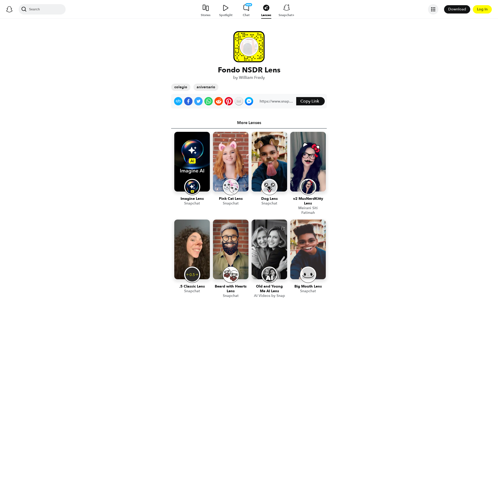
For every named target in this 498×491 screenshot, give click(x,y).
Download (457, 9)
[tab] (249, 123)
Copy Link (309, 101)
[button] (178, 101)
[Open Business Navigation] (433, 9)
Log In (482, 9)
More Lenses (249, 123)
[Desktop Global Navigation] (9, 9)
